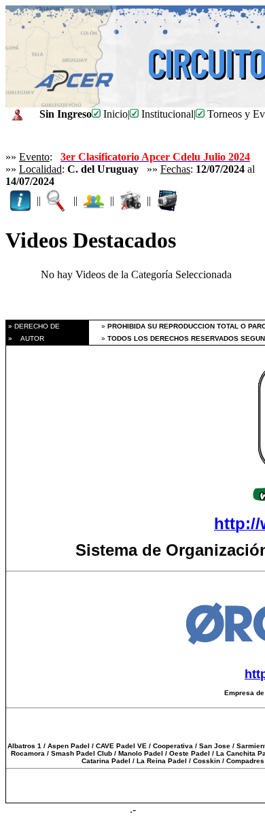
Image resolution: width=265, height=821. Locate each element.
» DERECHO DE (33, 326)
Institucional (166, 114)
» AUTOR (25, 338)
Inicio (114, 114)
